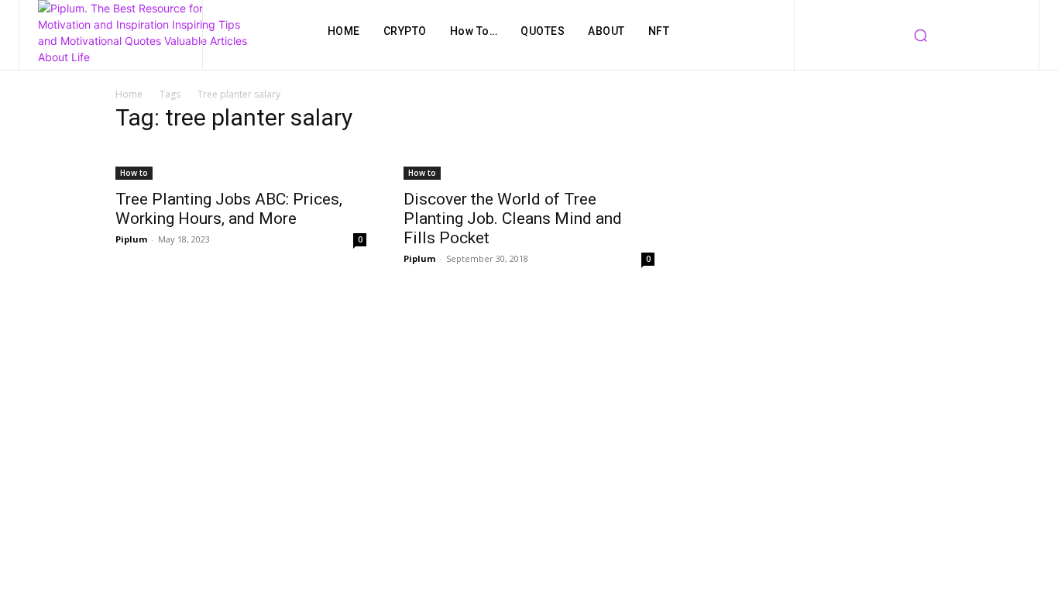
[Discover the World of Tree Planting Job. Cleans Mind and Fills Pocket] (529, 163)
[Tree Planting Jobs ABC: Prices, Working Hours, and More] (240, 163)
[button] (920, 35)
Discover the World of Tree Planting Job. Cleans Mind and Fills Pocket (513, 218)
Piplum (131, 239)
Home (129, 94)
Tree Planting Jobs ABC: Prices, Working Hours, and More (228, 209)
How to (134, 172)
